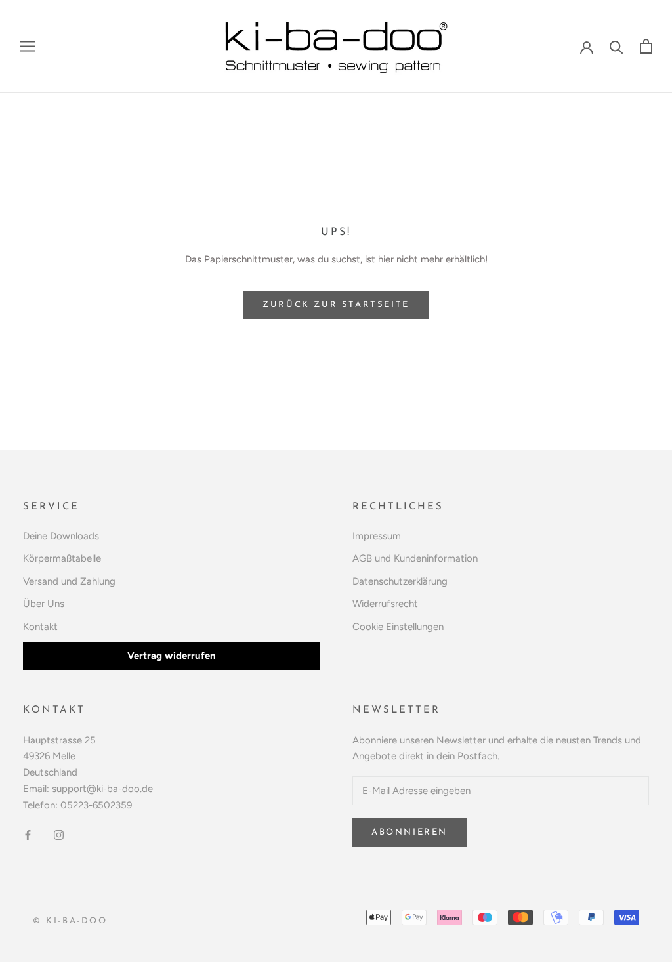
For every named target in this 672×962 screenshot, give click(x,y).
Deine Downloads (61, 536)
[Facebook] (28, 834)
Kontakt (40, 627)
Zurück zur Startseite (336, 305)
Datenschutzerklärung (400, 581)
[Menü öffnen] (27, 46)
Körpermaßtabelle (62, 558)
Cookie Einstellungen (398, 627)
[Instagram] (59, 834)
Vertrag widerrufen (171, 655)
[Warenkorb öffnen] (646, 46)
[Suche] (616, 46)
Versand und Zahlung (69, 581)
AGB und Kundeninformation (415, 558)
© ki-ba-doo (70, 921)
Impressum (376, 536)
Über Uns (43, 604)
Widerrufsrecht (385, 604)
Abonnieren (409, 832)
